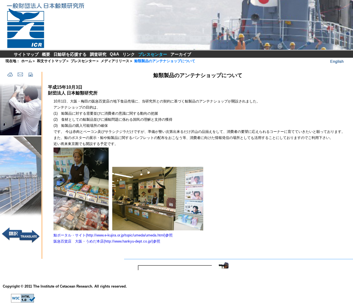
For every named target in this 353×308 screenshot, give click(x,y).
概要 (46, 54)
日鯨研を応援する (70, 54)
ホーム (26, 61)
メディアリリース (115, 61)
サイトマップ (26, 54)
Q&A (114, 54)
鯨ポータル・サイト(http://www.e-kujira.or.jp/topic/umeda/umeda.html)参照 (113, 235)
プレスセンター (83, 61)
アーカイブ (180, 54)
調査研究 (98, 54)
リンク (128, 54)
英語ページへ (336, 61)
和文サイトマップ (51, 61)
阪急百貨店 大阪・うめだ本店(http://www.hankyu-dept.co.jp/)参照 (107, 241)
